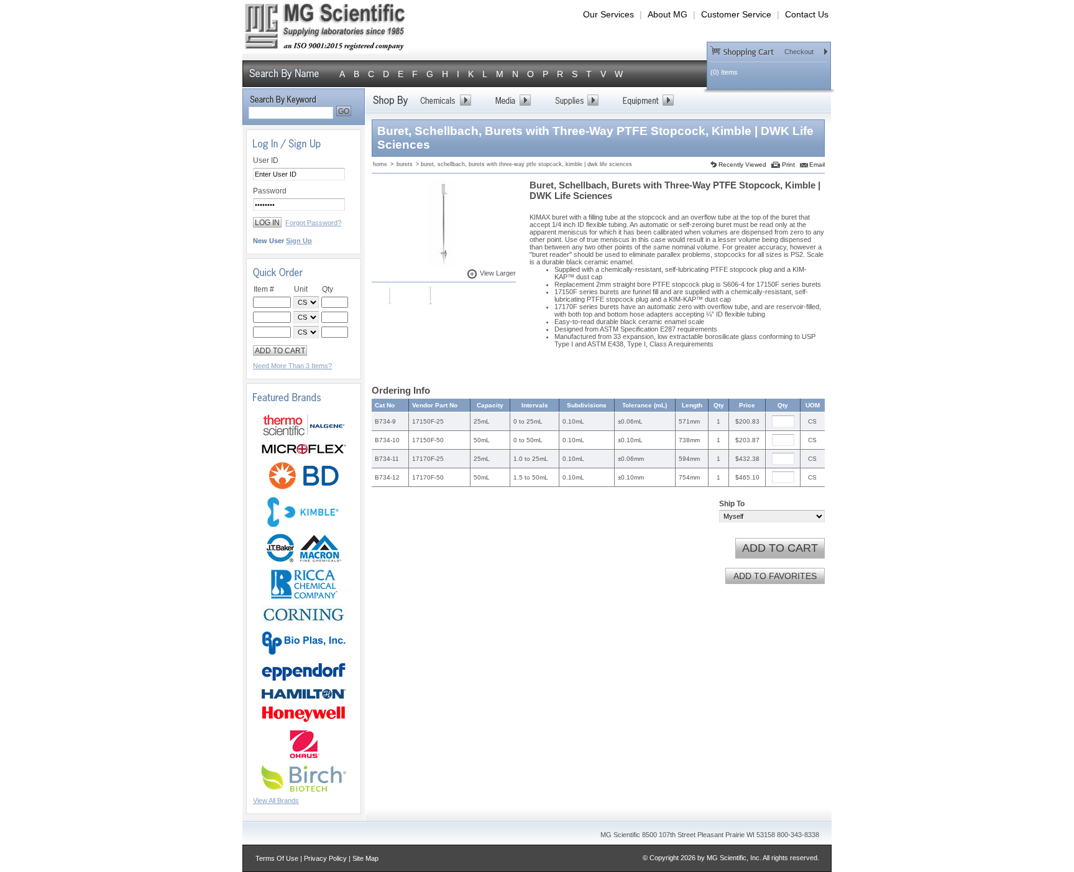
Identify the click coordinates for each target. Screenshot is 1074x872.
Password (270, 191)
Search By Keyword (283, 100)
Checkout (762, 50)
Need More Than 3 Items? (292, 365)
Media (512, 100)
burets (405, 164)
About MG (667, 14)
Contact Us (806, 14)
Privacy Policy (325, 858)
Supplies (576, 100)
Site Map (365, 858)
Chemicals (445, 100)
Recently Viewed (742, 164)
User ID (265, 160)
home (380, 164)
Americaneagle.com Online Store (325, 30)
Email (817, 164)
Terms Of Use (276, 858)
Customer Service (736, 14)
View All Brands (276, 800)
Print (788, 164)
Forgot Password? (313, 222)
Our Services (608, 14)
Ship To (732, 503)
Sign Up (299, 240)
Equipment (648, 100)
